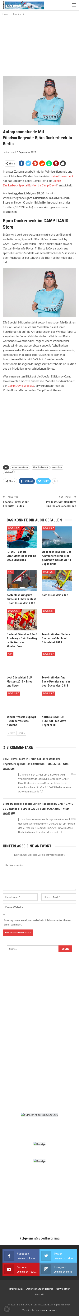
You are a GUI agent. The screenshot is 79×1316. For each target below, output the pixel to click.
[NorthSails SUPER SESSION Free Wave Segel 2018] (57, 702)
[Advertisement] (39, 45)
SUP (10, 654)
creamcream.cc (48, 1310)
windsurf (9, 472)
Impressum (16, 1288)
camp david (57, 467)
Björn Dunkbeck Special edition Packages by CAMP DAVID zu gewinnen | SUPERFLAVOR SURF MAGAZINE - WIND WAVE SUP (38, 808)
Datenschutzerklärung (39, 1288)
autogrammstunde (20, 467)
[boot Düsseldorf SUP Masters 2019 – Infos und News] (22, 663)
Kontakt (39, 1294)
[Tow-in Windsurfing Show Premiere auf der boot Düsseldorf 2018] (57, 663)
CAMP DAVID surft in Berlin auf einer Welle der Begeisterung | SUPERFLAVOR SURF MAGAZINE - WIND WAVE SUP (36, 764)
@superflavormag (46, 1238)
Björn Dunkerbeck (62, 176)
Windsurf (13, 528)
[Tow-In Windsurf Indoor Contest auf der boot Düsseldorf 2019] (57, 619)
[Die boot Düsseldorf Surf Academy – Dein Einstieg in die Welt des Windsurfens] (22, 619)
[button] (7, 1309)
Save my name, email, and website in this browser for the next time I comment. (38, 922)
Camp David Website (21, 385)
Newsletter (63, 1288)
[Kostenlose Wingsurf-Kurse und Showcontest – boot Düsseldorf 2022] (22, 580)
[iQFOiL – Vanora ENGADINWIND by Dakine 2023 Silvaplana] (22, 537)
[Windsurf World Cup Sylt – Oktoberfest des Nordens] (22, 702)
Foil (10, 571)
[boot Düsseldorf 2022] (57, 580)
